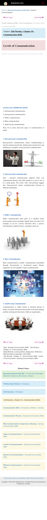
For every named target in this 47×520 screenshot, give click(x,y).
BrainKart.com (17, 3)
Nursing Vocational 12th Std (18, 10)
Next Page (38, 17)
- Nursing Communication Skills (23, 416)
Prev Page (8, 17)
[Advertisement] (23, 79)
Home (4, 10)
